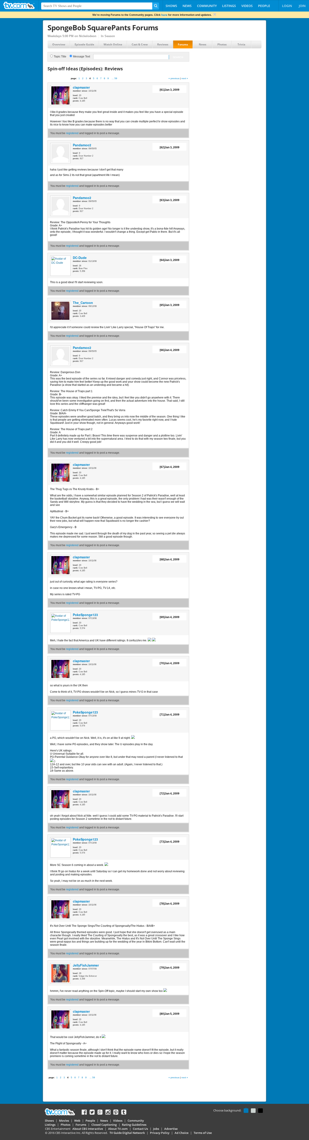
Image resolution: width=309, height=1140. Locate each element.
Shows (171, 6)
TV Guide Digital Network (127, 1133)
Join (302, 6)
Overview (58, 44)
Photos (222, 44)
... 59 (114, 78)
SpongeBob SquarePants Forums (103, 27)
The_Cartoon (83, 302)
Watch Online (113, 44)
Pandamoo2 (82, 145)
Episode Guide (84, 44)
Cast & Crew (140, 44)
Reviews (162, 44)
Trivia (241, 44)
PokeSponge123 (85, 614)
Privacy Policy (159, 1133)
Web (77, 1121)
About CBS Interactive (87, 1129)
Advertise (171, 1129)
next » (184, 78)
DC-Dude (80, 257)
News (187, 6)
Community (207, 6)
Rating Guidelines (134, 1125)
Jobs (156, 1129)
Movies (64, 1121)
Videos (247, 6)
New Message (58, 78)
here (164, 15)
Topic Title (60, 56)
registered (72, 133)
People (264, 6)
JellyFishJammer (86, 965)
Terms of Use (203, 1133)
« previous (174, 78)
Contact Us (140, 1129)
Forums (183, 44)
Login (287, 6)
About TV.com (118, 1129)
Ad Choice (181, 1133)
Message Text (81, 56)
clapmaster (81, 87)
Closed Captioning (104, 1125)
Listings (229, 6)
